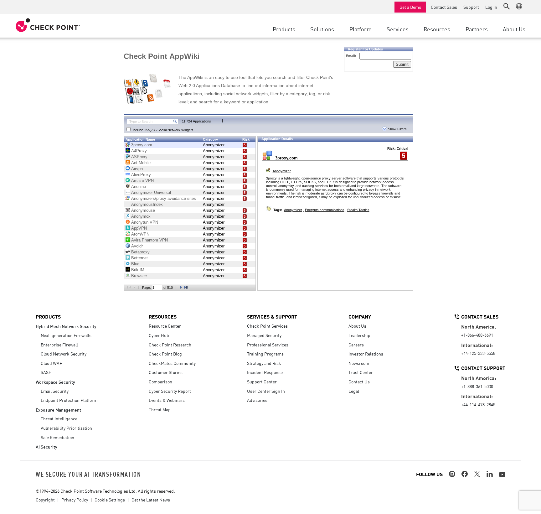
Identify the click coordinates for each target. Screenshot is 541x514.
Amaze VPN (142, 180)
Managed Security (264, 335)
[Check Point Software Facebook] (464, 474)
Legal (353, 391)
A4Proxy (139, 150)
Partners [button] (477, 29)
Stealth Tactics (358, 210)
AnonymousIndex (147, 204)
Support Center (262, 381)
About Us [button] (514, 29)
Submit (402, 64)
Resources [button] (437, 29)
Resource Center (165, 326)
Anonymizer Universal (151, 192)
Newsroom (358, 363)
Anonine (138, 186)
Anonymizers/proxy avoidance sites (163, 198)
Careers (356, 344)
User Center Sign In (266, 391)
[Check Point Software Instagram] (452, 474)
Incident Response (265, 372)
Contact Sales (444, 7)
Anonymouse (143, 210)
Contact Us (359, 381)
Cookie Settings (110, 499)
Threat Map (160, 409)
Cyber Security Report (170, 391)
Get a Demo (410, 7)
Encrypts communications (324, 210)
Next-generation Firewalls (66, 335)
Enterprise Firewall (59, 344)
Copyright (45, 499)
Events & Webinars (167, 400)
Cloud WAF (51, 363)
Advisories (257, 400)
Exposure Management (58, 410)
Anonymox (141, 216)
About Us (357, 326)
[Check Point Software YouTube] (502, 474)
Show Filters (397, 129)
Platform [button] (360, 29)
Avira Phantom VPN (149, 240)
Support (471, 7)
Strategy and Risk (264, 363)
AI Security (46, 446)
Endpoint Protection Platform (69, 400)
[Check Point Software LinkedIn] (490, 474)
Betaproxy (140, 252)
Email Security (55, 391)
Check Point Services (267, 326)
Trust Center (360, 372)
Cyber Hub (159, 335)
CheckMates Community (172, 363)
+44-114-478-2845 (478, 404)
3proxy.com (141, 145)
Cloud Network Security (63, 353)
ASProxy (139, 156)
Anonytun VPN (144, 222)
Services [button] (398, 29)
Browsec (139, 275)
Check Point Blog (165, 353)
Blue (135, 264)
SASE (46, 372)
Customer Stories (166, 372)
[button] (506, 6)
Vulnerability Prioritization (66, 428)
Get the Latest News (150, 499)
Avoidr (137, 246)
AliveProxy (141, 174)
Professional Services (267, 344)
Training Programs (265, 353)
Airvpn (137, 168)
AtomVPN (140, 234)
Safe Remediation (57, 437)
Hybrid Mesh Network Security (66, 326)
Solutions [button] (322, 29)
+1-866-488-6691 (477, 335)
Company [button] (359, 316)
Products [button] (284, 29)
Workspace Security (55, 382)
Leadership (359, 335)
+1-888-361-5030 (477, 386)
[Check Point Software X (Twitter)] (477, 474)
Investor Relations (365, 353)
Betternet (139, 258)
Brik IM (137, 269)
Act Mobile (141, 162)
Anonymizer (213, 145)
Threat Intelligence (59, 418)
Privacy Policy (74, 499)
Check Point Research (170, 344)
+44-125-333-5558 (478, 353)
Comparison (160, 381)
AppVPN (139, 228)
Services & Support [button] (272, 316)
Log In (491, 7)
